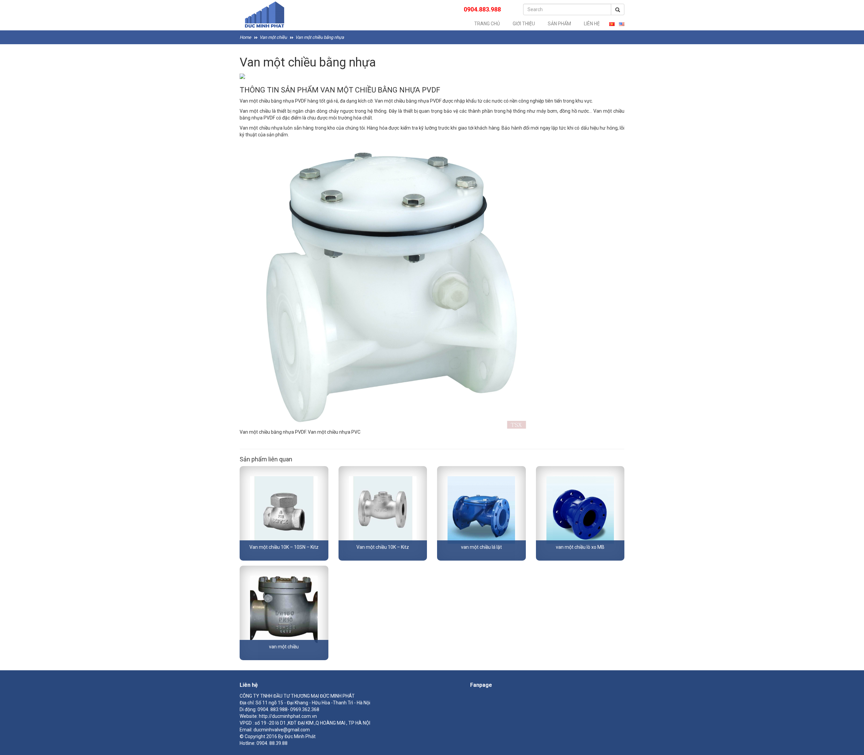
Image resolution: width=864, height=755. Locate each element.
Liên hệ (592, 23)
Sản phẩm (559, 23)
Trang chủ (487, 23)
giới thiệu (524, 23)
